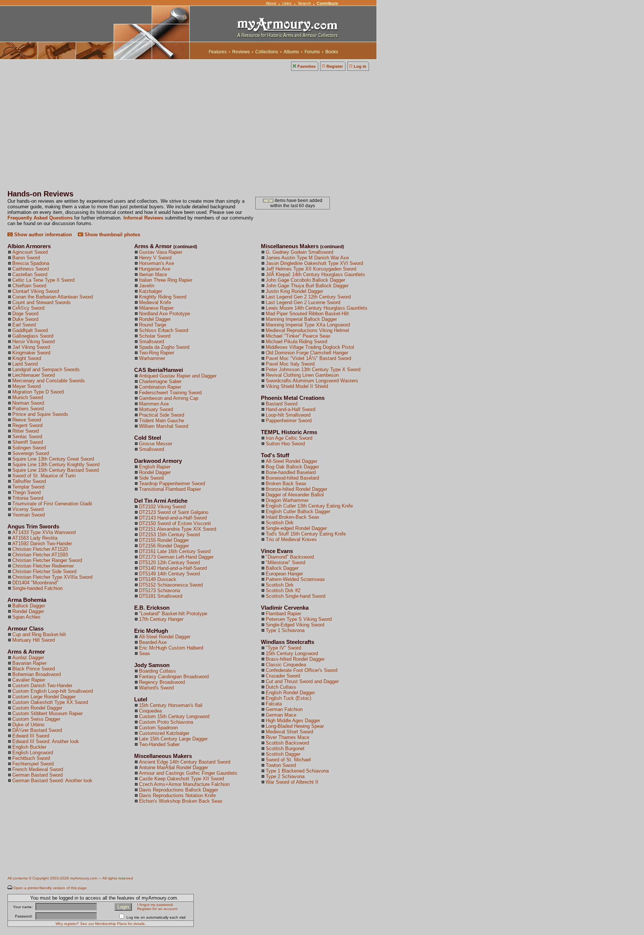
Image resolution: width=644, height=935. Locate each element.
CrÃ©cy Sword (28, 308)
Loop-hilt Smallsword (288, 415)
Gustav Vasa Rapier (160, 252)
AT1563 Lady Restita (34, 538)
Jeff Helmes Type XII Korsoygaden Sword (311, 269)
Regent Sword (27, 425)
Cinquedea (150, 711)
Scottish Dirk (280, 522)
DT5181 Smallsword (160, 596)
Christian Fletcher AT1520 (40, 549)
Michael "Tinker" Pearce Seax (298, 336)
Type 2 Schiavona (285, 776)
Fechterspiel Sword (33, 764)
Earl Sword (24, 325)
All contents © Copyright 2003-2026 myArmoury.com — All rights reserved (70, 878)
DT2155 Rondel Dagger (164, 540)
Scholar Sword (154, 336)
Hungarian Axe (154, 269)
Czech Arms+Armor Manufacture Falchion (184, 784)
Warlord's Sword (156, 688)
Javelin (146, 285)
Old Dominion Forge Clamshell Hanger (307, 353)
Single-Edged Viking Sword (295, 625)
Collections (266, 51)
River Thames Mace (287, 737)
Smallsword (151, 341)
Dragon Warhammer (287, 500)
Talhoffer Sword (29, 481)
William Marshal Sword (163, 426)
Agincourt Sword (30, 252)
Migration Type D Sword (38, 392)
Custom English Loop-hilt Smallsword (52, 691)
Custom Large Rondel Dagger (44, 696)
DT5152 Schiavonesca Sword (171, 585)
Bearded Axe (153, 642)
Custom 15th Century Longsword (174, 716)
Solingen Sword (29, 448)
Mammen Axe (154, 404)
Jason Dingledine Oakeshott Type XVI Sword (314, 263)
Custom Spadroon (158, 727)
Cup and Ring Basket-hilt (39, 634)
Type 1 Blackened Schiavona (297, 771)
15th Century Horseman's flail (170, 705)
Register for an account (157, 909)
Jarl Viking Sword (31, 347)
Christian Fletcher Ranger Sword (47, 560)
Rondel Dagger (28, 611)
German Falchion (284, 709)
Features (218, 51)
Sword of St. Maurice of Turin (44, 475)
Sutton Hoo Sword (285, 443)
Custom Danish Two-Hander (42, 685)
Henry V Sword (155, 257)
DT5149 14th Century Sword (169, 574)
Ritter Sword (25, 431)
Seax (144, 653)
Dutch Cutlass (281, 687)
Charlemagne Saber (160, 381)
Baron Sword (26, 257)
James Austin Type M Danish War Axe (307, 257)
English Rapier (154, 467)
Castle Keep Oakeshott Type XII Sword (181, 778)
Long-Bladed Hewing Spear (295, 726)
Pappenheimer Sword (289, 420)
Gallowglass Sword (32, 336)
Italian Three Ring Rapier (165, 280)
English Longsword (32, 752)
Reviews (241, 51)
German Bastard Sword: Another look (52, 780)
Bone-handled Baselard (291, 472)
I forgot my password (155, 905)
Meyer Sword (26, 386)
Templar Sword (28, 487)
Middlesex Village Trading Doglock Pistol (310, 347)
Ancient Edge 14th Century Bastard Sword (184, 762)
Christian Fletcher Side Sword (44, 571)
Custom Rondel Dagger (37, 708)
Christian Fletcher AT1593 (40, 554)
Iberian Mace (153, 274)
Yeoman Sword (28, 515)
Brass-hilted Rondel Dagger (295, 659)
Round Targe (152, 325)
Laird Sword (25, 364)
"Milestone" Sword (285, 562)
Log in (360, 66)
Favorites (306, 66)
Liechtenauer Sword (33, 375)
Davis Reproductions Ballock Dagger (178, 790)
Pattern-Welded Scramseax (295, 579)
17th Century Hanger (161, 619)
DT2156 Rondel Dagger (164, 546)
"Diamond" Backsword (290, 557)
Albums (291, 51)
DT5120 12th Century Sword (169, 562)
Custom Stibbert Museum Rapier (47, 713)
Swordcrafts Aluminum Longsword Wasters (312, 380)
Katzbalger (150, 291)
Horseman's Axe (156, 263)
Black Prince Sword (33, 669)
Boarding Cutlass (157, 671)
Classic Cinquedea (286, 664)
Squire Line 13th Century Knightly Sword (56, 464)
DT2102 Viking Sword (162, 506)
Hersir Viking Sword (33, 341)
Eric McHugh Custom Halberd (171, 648)
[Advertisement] (322, 134)
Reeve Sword (26, 420)
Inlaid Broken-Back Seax (292, 517)
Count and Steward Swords (41, 302)
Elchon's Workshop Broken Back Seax (180, 801)
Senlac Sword (27, 436)
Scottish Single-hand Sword (295, 596)
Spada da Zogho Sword (164, 347)
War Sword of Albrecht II (292, 782)
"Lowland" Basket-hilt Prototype (173, 613)
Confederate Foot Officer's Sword (301, 670)
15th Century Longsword (292, 653)
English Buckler (29, 747)
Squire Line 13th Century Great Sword (53, 459)
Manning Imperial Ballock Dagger (301, 319)
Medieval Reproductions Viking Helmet (307, 330)
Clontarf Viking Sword (35, 291)
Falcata (274, 704)
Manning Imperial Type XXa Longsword (308, 325)
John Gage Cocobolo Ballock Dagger (305, 280)
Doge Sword (25, 313)
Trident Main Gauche (161, 420)
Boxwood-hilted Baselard (292, 478)
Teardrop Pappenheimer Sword (172, 483)
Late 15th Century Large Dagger (173, 739)
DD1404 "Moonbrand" (35, 582)
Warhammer (152, 358)
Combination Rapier (160, 387)
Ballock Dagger (28, 606)
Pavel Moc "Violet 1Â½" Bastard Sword (308, 358)
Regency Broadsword (162, 682)
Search (304, 3)
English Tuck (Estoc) (288, 698)
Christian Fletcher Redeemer (43, 566)
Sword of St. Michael (288, 759)
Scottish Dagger (283, 754)
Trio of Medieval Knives (291, 539)
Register (334, 66)
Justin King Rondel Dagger (294, 291)
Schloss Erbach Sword (163, 330)
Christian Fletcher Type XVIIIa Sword (52, 577)
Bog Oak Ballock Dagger (292, 467)
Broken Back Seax (286, 483)
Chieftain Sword (29, 285)
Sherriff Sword (27, 442)
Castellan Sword (29, 274)
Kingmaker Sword (31, 353)
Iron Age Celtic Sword (289, 438)
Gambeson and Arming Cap (168, 398)
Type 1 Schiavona (285, 630)
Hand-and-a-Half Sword (290, 409)
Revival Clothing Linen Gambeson (302, 375)
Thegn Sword (26, 492)
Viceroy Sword (28, 509)
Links (287, 3)
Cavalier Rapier (28, 680)
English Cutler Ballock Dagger (298, 511)
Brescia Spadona (30, 263)
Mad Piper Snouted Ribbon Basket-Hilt (307, 313)
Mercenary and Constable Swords (48, 380)
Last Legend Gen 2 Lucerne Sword (303, 302)
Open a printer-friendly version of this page (50, 888)
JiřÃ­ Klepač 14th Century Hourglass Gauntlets (315, 274)
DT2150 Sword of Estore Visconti (175, 523)
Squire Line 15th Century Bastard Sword (55, 470)
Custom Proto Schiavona (166, 722)
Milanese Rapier (156, 308)
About (271, 3)
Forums (312, 51)
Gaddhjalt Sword (30, 330)
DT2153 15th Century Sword (169, 534)
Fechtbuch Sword (31, 758)
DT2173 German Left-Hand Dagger (176, 557)
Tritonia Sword (27, 498)
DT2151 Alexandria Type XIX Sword (177, 529)
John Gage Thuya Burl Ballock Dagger (307, 285)
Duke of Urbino (28, 724)
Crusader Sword (283, 676)
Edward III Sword (30, 736)
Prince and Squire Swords (40, 414)
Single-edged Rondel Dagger (296, 528)
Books (331, 51)
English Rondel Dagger (290, 692)
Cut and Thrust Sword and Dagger (302, 681)
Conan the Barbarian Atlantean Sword (52, 297)
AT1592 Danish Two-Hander (42, 543)
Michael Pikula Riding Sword (296, 341)
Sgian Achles (26, 617)
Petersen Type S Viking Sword (299, 619)
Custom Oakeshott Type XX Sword (50, 702)
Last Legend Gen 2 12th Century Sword (308, 297)
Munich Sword (27, 397)
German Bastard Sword (37, 775)
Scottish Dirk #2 (283, 590)
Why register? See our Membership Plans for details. (101, 924)
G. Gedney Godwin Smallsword (299, 252)
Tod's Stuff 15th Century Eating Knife (306, 534)
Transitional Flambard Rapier (170, 489)
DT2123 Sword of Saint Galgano (173, 512)
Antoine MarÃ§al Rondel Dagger (173, 767)
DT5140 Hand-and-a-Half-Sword (173, 568)
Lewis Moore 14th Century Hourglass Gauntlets (316, 308)
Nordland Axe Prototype (164, 313)
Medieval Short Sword (289, 732)
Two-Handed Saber (159, 744)
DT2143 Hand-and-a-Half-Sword (173, 518)
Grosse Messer (155, 443)
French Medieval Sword (37, 769)
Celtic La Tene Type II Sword (43, 280)
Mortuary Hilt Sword (33, 640)
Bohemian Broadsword (36, 674)
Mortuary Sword (156, 409)
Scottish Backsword (287, 743)
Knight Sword (26, 358)
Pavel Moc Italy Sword (290, 364)
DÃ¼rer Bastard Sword (37, 730)
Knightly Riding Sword (162, 297)
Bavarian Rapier (29, 663)
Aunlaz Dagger (28, 657)
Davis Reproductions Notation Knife (177, 795)
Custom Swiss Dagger (36, 719)
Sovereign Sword (30, 453)
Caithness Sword (30, 269)
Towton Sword (281, 765)
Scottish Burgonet (285, 748)
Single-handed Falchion (37, 588)
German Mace (281, 715)
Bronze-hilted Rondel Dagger (296, 489)
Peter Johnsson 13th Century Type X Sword (313, 369)
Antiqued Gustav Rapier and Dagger (178, 376)
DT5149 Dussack (157, 579)
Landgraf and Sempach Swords (46, 369)
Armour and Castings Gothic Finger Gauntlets (188, 773)
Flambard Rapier (283, 613)
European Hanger (284, 574)
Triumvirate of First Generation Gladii (52, 503)
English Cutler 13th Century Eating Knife (309, 506)
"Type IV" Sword (283, 648)
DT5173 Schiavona (159, 590)
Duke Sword (25, 319)
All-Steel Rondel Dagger (164, 636)
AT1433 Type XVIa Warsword (44, 532)
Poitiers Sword (28, 408)
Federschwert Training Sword (170, 392)
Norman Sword (28, 403)
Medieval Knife (155, 302)
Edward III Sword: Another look (45, 741)
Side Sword (151, 478)
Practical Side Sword (161, 415)
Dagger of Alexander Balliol (295, 494)
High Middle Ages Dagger (293, 720)
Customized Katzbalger (164, 733)
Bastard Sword (281, 404)
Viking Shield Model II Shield (297, 386)
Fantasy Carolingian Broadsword (174, 676)
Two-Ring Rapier (156, 353)
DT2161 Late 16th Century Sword (175, 551)
